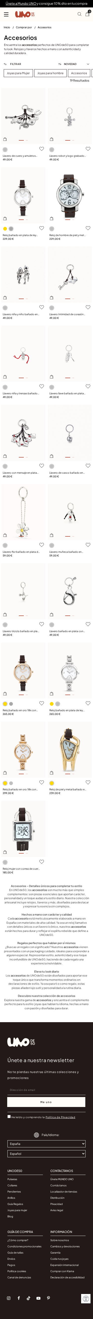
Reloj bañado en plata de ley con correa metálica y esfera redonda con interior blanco (66, 710)
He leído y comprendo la (43, 1117)
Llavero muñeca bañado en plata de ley (65, 552)
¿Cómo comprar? (17, 1240)
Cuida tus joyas (59, 1258)
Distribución (57, 1197)
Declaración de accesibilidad (67, 1277)
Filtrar (15, 63)
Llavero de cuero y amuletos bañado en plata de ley (19, 156)
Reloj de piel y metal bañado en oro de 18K (67, 789)
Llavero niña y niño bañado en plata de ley (20, 314)
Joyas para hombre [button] (50, 73)
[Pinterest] (48, 1298)
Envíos (11, 1258)
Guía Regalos (15, 1203)
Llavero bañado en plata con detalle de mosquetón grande (67, 631)
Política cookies (16, 1271)
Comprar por (24, 27)
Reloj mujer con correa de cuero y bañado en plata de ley (21, 869)
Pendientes (14, 1191)
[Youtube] (38, 1298)
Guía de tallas (15, 1252)
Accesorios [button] (79, 73)
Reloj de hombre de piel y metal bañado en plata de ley (67, 235)
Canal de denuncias (19, 1277)
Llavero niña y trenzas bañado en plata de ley (20, 393)
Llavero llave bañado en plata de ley (66, 393)
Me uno (46, 1102)
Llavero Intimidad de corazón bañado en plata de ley (66, 314)
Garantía (55, 1252)
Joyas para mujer (17, 1210)
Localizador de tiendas (63, 1191)
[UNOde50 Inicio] (25, 14)
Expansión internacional (64, 1264)
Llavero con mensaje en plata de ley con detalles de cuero (20, 473)
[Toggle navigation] (6, 14)
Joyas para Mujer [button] (18, 73)
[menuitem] (10, 28)
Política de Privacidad (60, 1117)
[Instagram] (9, 1298)
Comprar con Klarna (62, 1271)
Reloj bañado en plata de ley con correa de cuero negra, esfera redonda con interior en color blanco (20, 235)
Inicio (7, 27)
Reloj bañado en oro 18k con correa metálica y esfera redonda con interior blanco (19, 789)
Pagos (11, 1264)
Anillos (11, 1197)
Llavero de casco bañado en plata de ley (66, 473)
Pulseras (12, 1179)
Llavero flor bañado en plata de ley (21, 552)
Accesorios (44, 27)
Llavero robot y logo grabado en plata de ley (66, 156)
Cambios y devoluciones (65, 1246)
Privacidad (56, 1203)
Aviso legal (56, 1210)
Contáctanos (58, 1185)
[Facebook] (19, 1298)
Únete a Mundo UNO (21, 3)
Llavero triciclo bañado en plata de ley (21, 631)
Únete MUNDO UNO (62, 1179)
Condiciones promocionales (24, 1246)
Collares (12, 1185)
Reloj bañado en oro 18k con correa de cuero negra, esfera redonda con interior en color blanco (20, 710)
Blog (10, 1216)
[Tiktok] (28, 1298)
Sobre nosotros (59, 1240)
